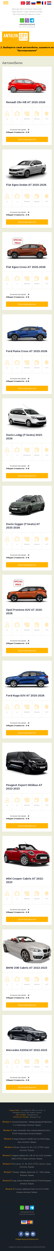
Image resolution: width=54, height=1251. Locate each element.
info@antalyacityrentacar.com (27, 1239)
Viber (27, 20)
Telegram (32, 20)
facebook (21, 1234)
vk (27, 1234)
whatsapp (22, 20)
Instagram (33, 1234)
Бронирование (27, 139)
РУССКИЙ (23, 3)
